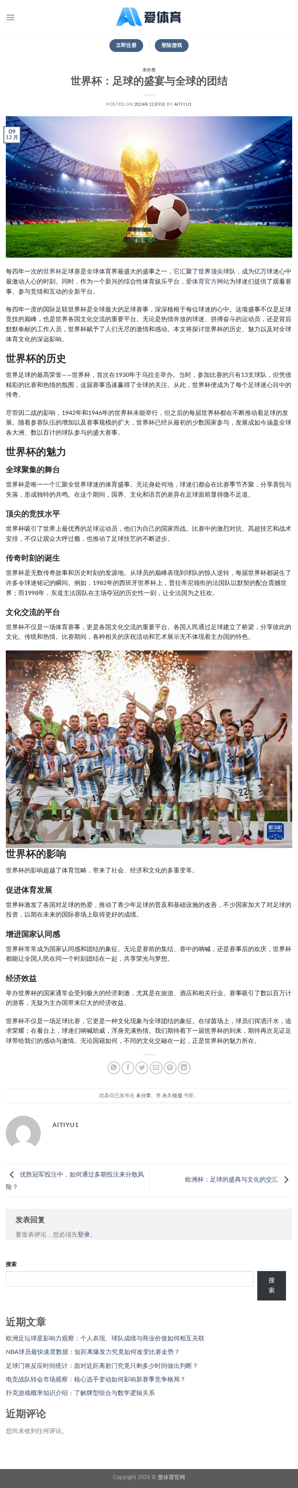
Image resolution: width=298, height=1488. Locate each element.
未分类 (149, 70)
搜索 (11, 1264)
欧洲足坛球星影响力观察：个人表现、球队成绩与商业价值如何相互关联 (105, 1338)
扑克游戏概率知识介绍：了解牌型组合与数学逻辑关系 (80, 1393)
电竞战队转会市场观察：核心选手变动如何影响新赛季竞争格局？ (96, 1379)
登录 (84, 1235)
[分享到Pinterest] (170, 1067)
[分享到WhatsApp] (113, 1067)
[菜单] (10, 17)
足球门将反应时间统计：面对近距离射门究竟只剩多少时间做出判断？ (102, 1366)
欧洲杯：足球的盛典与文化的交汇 (232, 1180)
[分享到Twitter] (141, 1067)
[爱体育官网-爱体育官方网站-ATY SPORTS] (149, 17)
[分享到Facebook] (127, 1067)
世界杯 (52, 271)
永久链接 (172, 1095)
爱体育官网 (171, 1477)
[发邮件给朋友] (156, 1067)
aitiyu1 (183, 104)
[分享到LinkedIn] (184, 1067)
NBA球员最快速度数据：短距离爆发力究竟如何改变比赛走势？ (93, 1352)
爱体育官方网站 (207, 282)
